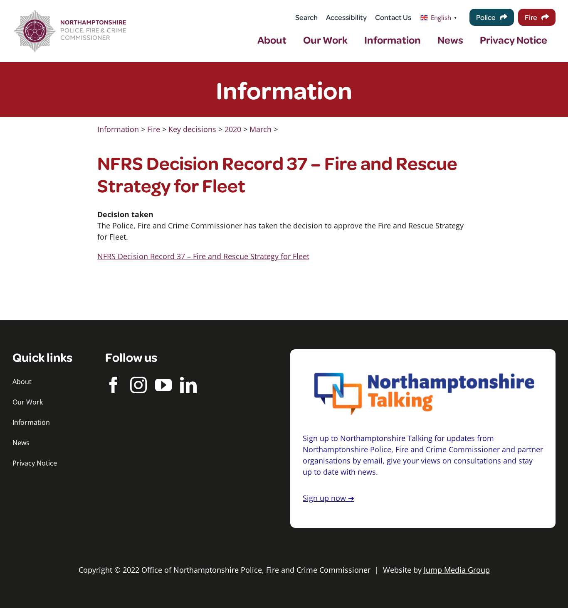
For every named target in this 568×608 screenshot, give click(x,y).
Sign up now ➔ (328, 498)
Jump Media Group (457, 570)
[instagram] (138, 385)
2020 (233, 129)
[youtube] (163, 385)
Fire (153, 129)
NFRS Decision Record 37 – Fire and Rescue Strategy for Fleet (203, 256)
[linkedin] (188, 385)
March (260, 129)
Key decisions (192, 129)
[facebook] (113, 385)
